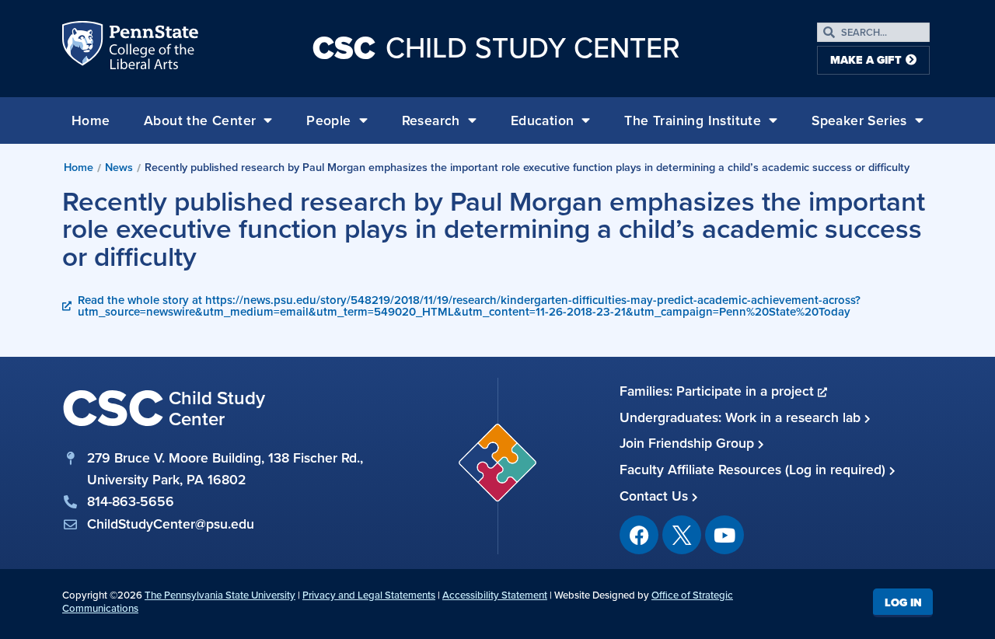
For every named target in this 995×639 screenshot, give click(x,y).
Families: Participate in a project (719, 391)
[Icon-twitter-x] (681, 534)
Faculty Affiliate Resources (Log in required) (754, 469)
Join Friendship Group (689, 443)
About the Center (200, 120)
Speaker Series (859, 120)
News (119, 167)
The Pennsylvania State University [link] (220, 595)
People (328, 120)
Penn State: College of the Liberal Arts (152, 48)
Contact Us (656, 496)
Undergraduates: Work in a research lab (742, 417)
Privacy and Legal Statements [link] (368, 595)
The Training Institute (692, 120)
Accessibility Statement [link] (494, 595)
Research (431, 120)
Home (91, 120)
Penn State (84, 48)
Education (542, 120)
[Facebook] (639, 534)
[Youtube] (724, 534)
